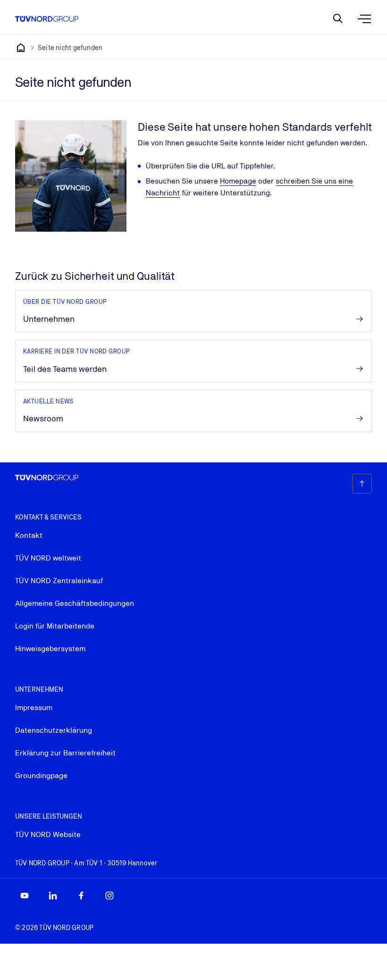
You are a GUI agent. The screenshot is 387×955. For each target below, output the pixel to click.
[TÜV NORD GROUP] (20, 47)
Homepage (238, 180)
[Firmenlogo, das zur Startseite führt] (46, 19)
